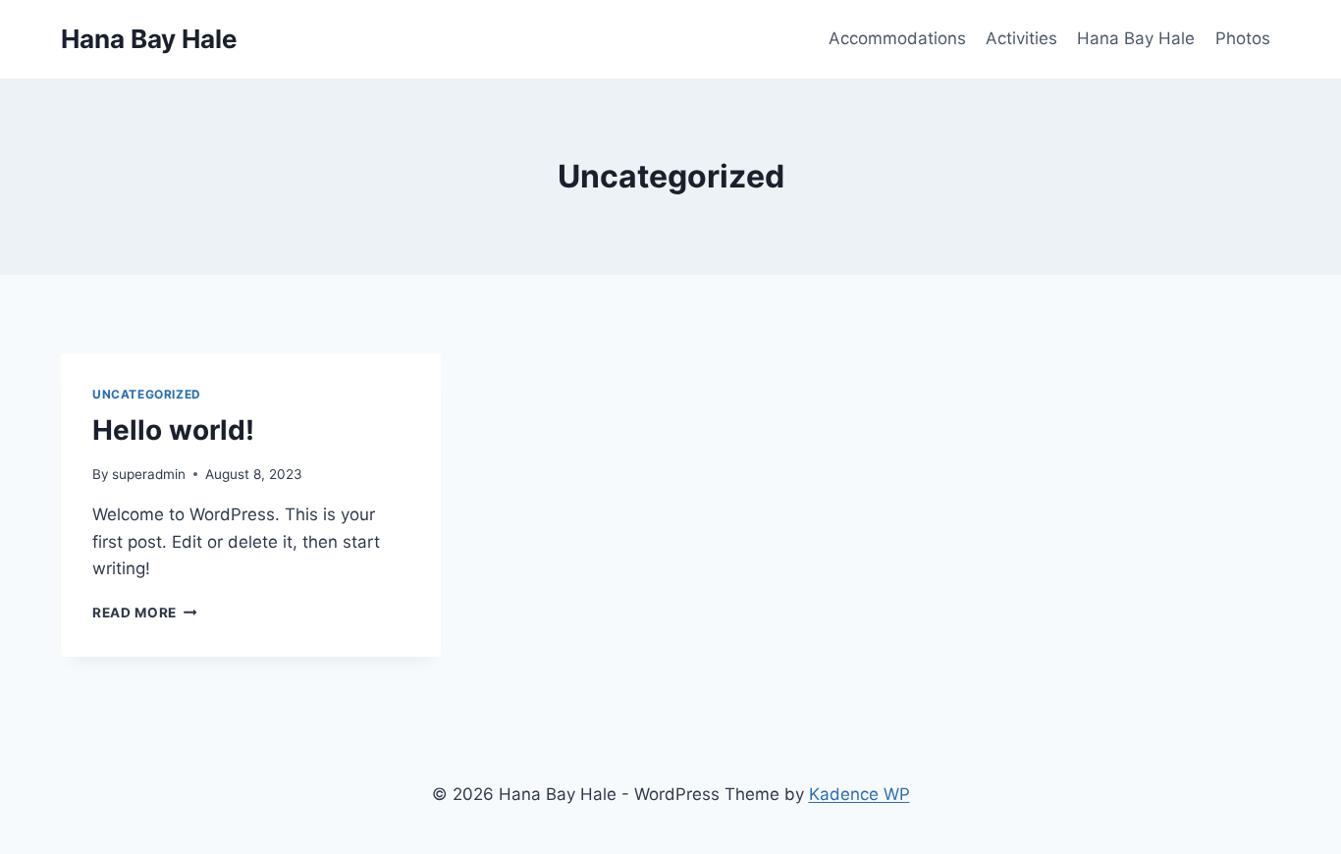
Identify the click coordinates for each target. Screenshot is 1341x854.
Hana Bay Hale (1136, 38)
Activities (1021, 38)
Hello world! (173, 430)
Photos (1242, 38)
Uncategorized (146, 394)
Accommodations (897, 38)
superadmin (149, 474)
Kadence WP (859, 794)
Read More (144, 612)
